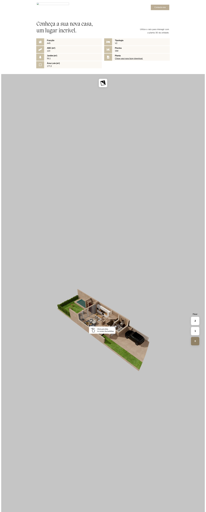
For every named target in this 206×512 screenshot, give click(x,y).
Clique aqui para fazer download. (129, 58)
